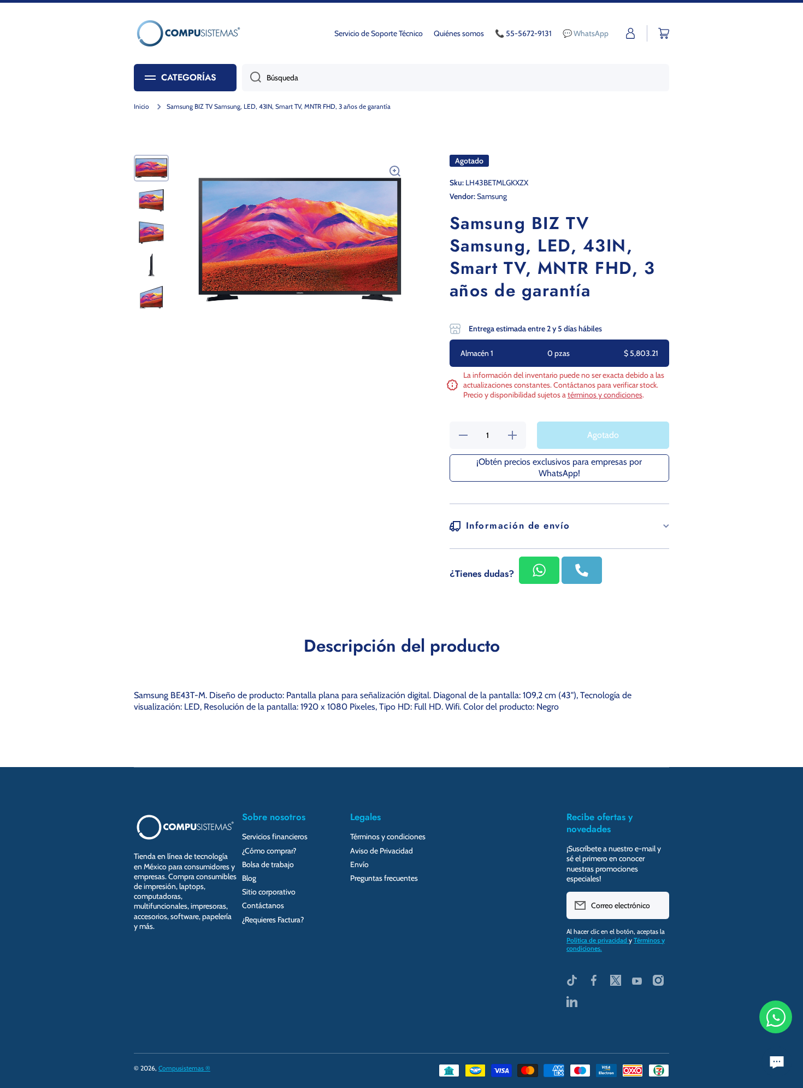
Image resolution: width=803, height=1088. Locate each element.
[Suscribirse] (655, 905)
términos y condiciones (605, 395)
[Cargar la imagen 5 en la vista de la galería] (151, 297)
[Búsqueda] (251, 77)
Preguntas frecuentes (384, 878)
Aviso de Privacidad (381, 851)
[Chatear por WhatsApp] (775, 1017)
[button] (663, 33)
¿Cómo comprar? (269, 851)
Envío (359, 864)
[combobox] (455, 77)
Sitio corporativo (269, 892)
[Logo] (188, 33)
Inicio (141, 106)
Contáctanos (263, 905)
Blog (249, 878)
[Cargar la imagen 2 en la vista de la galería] (151, 200)
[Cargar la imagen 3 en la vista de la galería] (151, 232)
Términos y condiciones (388, 836)
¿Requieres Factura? (273, 920)
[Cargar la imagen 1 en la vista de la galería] (151, 168)
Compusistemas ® (184, 1068)
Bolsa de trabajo (268, 864)
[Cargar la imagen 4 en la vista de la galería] (151, 264)
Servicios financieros (275, 836)
